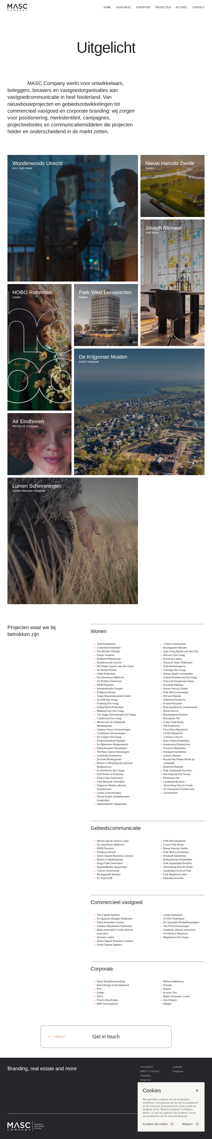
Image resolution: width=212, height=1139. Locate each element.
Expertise (143, 7)
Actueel (181, 7)
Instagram (178, 1071)
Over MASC (123, 7)
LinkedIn (177, 1067)
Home (107, 7)
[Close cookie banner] (197, 1090)
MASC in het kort (149, 1071)
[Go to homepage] (39, 7)
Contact (198, 7)
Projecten (163, 7)
